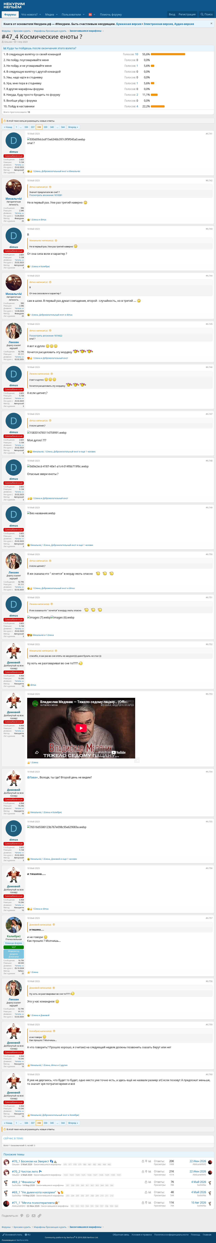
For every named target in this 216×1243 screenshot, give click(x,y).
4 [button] (131, 106)
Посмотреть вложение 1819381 (45, 195)
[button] (40, 14)
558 (106, 1206)
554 (87, 1206)
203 (67, 1195)
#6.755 (209, 821)
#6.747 (209, 414)
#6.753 (209, 694)
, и (56, 171)
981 (89, 1164)
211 (106, 1195)
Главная (207, 1234)
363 (97, 1185)
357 (67, 1185)
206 (82, 1195)
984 (104, 1164)
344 (63, 127)
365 (106, 1185)
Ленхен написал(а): (39, 373)
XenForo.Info (22, 1240)
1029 (107, 1175)
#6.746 (209, 367)
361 (87, 1185)
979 (79, 1164)
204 (72, 1195)
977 (70, 1164)
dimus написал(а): (38, 186)
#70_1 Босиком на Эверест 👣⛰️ (34, 1161)
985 (109, 1164)
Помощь (195, 1234)
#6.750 (209, 554)
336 (26, 127)
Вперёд (72, 127)
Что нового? (29, 14)
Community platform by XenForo (71, 1237)
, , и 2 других (49, 1065)
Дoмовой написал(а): (40, 924)
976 (65, 1164)
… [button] (21, 127)
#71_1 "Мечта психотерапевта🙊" (35, 1203)
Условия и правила (142, 1234)
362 (92, 1185)
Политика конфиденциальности (171, 1234)
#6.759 (209, 1024)
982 (94, 1164)
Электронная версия (158, 24)
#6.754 (209, 771)
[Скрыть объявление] (211, 24)
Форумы (10, 14)
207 (87, 1195)
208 (92, 1195)
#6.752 (209, 644)
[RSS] (213, 1234)
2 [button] (131, 95)
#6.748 (209, 460)
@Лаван (32, 777)
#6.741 (209, 133)
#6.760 (209, 1074)
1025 (83, 1175)
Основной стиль (13, 1234)
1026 (89, 1175)
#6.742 (209, 180)
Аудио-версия (184, 24)
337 (32, 127)
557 (101, 1206)
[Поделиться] (203, 134)
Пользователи (71, 14)
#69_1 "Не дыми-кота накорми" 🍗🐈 (38, 1192)
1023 (72, 1175)
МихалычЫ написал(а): (41, 240)
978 (74, 1164)
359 (77, 1185)
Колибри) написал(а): (40, 1031)
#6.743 (209, 228)
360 (82, 1185)
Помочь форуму (111, 14)
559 (111, 1206)
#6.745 (209, 324)
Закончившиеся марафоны (47, 1164)
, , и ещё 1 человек (64, 451)
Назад (9, 127)
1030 (113, 1175)
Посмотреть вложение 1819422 (45, 335)
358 (72, 1185)
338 (39, 127)
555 (91, 1206)
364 (101, 1185)
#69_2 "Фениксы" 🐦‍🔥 (26, 1182)
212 (111, 1195)
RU (29, 1234)
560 (116, 1206)
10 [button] (130, 54)
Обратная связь (121, 1234)
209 (97, 1195)
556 (96, 1206)
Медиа (49, 14)
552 (77, 1206)
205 (77, 1195)
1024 (77, 1175)
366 (111, 1185)
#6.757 (209, 918)
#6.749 (209, 507)
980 (84, 1164)
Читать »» (19, 164)
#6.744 (209, 275)
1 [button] (131, 66)
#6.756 (209, 868)
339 (45, 127)
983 (99, 1164)
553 (82, 1206)
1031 (119, 1175)
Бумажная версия (128, 24)
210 (101, 1195)
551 (72, 1206)
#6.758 (209, 981)
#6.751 (209, 597)
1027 (95, 1175)
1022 (66, 1175)
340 (52, 127)
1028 (101, 1175)
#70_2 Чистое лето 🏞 (27, 1171)
